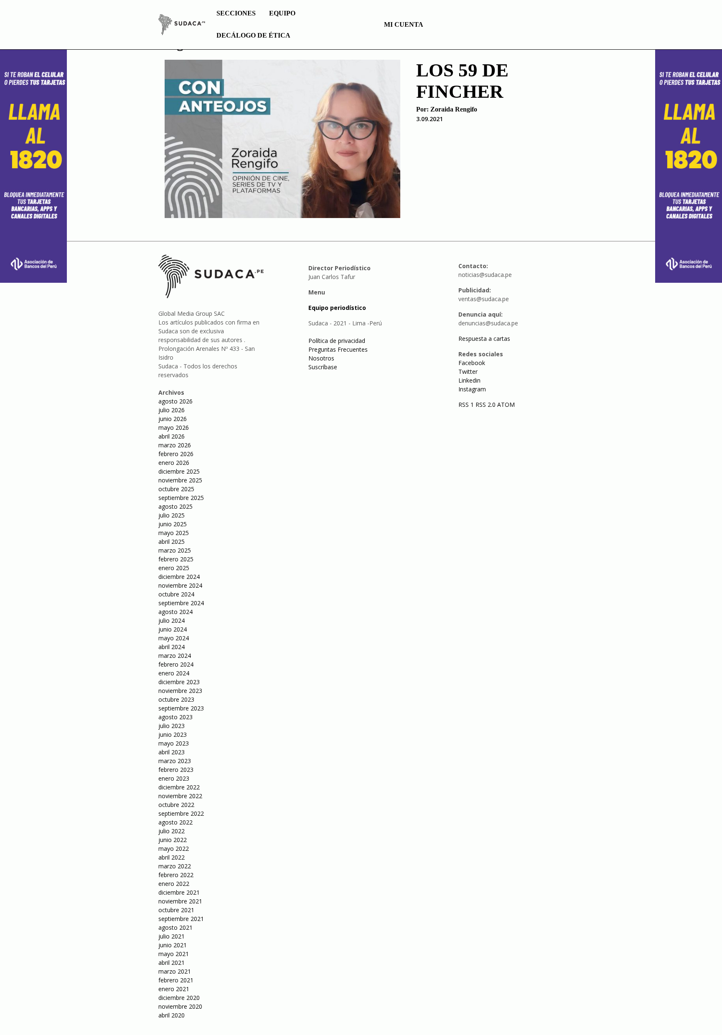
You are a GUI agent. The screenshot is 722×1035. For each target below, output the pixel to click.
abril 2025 (171, 541)
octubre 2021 (176, 910)
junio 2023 (172, 734)
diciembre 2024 (179, 577)
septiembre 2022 (181, 813)
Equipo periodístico (337, 308)
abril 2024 (171, 647)
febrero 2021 (175, 980)
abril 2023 (171, 752)
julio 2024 (171, 620)
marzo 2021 (174, 971)
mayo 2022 (173, 848)
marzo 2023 (174, 761)
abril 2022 (171, 857)
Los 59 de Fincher (462, 81)
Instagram (472, 389)
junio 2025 (172, 524)
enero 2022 (173, 884)
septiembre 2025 (181, 498)
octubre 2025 (176, 489)
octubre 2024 (176, 594)
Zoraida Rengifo (453, 109)
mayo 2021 (173, 954)
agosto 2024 (175, 612)
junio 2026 (172, 419)
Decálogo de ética (253, 35)
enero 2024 (173, 673)
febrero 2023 (175, 770)
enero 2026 (173, 463)
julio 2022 (171, 831)
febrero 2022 (175, 875)
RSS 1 (466, 404)
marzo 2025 (174, 550)
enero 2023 (173, 778)
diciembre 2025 (179, 471)
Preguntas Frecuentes (338, 349)
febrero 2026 (175, 454)
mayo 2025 (173, 533)
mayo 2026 (173, 427)
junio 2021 (172, 945)
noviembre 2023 (180, 691)
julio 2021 (171, 936)
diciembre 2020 (179, 998)
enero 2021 (173, 989)
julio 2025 (171, 515)
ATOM (506, 404)
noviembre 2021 (180, 901)
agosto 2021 (175, 927)
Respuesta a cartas (484, 338)
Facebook (471, 363)
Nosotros (321, 358)
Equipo (282, 13)
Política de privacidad (336, 341)
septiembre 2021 (181, 919)
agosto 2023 (175, 717)
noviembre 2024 (180, 585)
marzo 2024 (174, 656)
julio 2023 (171, 726)
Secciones (236, 13)
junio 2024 (172, 629)
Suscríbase (322, 367)
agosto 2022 (175, 822)
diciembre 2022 (179, 787)
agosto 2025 (175, 506)
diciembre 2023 (179, 682)
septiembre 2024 (181, 603)
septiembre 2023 (181, 708)
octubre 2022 (176, 805)
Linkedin (469, 380)
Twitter (468, 371)
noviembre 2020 (180, 1006)
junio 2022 (172, 840)
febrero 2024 (175, 664)
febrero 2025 (175, 559)
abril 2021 (171, 963)
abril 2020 (171, 1015)
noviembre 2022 (180, 796)
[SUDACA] (181, 26)
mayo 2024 (173, 638)
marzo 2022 (174, 866)
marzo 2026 (174, 445)
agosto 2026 (175, 401)
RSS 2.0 (485, 404)
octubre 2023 (176, 699)
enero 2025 (173, 568)
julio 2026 (171, 410)
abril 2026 (171, 436)
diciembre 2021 (179, 892)
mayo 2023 (173, 743)
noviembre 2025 (180, 480)
